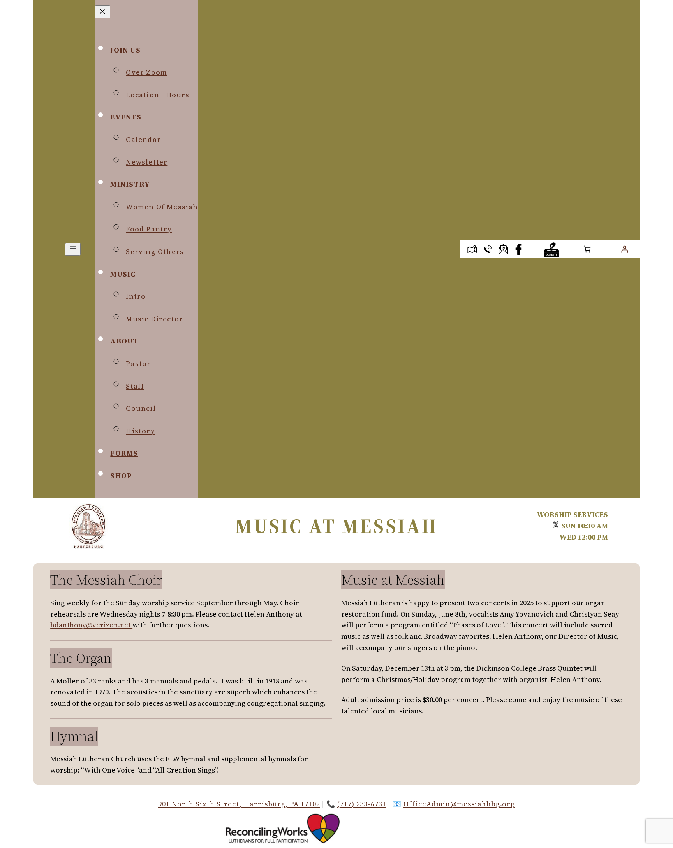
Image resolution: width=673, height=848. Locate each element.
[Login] (624, 249)
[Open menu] (73, 249)
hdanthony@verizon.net (91, 625)
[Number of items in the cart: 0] (587, 249)
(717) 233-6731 (361, 804)
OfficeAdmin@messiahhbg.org (459, 804)
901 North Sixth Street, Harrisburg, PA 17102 (239, 804)
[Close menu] (102, 11)
